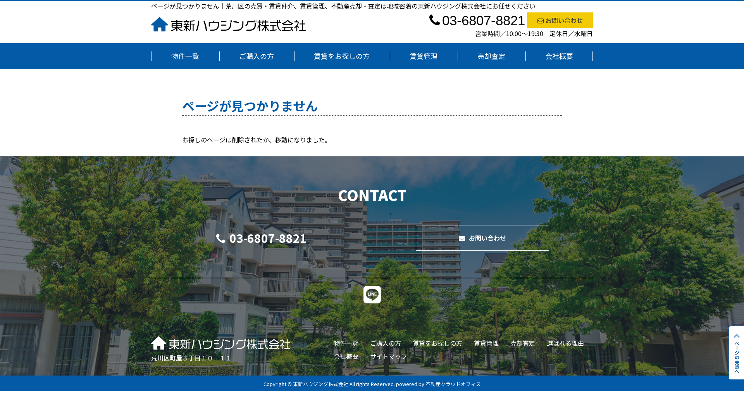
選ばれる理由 (565, 343)
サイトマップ (388, 356)
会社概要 (559, 56)
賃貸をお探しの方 (342, 56)
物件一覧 (185, 56)
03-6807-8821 (268, 237)
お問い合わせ (564, 20)
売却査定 (491, 56)
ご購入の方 (256, 56)
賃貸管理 (423, 56)
